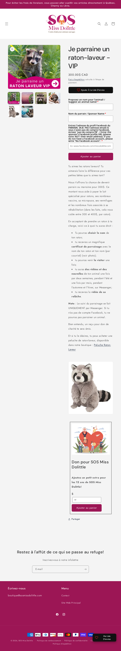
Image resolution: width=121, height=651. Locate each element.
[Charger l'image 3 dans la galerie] (41, 98)
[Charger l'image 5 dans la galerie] (14, 112)
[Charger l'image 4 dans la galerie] (54, 98)
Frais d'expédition (76, 79)
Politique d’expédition (62, 643)
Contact (65, 595)
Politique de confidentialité (76, 640)
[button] (6, 23)
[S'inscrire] (85, 569)
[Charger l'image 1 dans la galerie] (14, 98)
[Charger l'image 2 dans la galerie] (27, 98)
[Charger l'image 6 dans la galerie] (27, 112)
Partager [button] (76, 519)
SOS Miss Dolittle (25, 640)
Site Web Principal (71, 602)
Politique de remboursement (49, 640)
